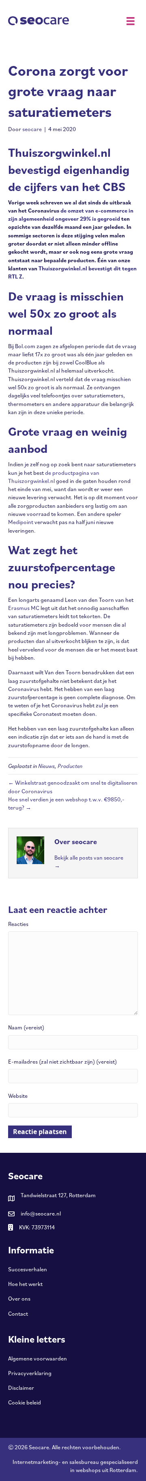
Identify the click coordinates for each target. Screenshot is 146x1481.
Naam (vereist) (26, 1027)
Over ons (19, 1298)
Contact (18, 1313)
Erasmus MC (23, 608)
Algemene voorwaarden (37, 1358)
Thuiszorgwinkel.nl (63, 268)
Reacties (18, 924)
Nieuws (46, 766)
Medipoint (20, 522)
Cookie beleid (24, 1402)
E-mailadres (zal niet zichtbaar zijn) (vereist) (62, 1061)
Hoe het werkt (25, 1284)
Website (18, 1095)
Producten (70, 766)
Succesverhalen (27, 1269)
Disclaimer (21, 1387)
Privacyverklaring (30, 1373)
